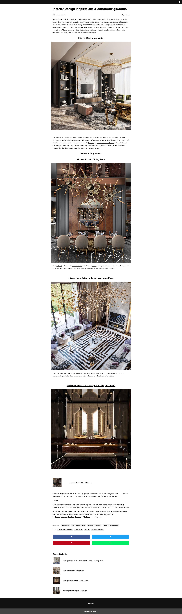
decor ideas (78, 529)
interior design (115, 19)
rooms (95, 22)
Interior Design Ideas (78, 525)
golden (87, 268)
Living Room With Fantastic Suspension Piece (91, 277)
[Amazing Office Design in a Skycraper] (56, 594)
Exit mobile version (91, 611)
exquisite (100, 143)
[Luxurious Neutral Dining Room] (56, 574)
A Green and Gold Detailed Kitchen (79, 483)
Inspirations (65, 525)
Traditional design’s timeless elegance (64, 137)
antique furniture (105, 140)
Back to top (91, 603)
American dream (77, 266)
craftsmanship (100, 373)
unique (70, 145)
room (114, 145)
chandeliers (91, 143)
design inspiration (97, 529)
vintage (55, 148)
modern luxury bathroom (61, 494)
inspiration (62, 22)
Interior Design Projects (111, 525)
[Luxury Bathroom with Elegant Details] (56, 584)
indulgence (104, 496)
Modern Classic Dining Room (91, 159)
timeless (86, 33)
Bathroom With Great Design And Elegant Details (91, 385)
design (107, 30)
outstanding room (75, 373)
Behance (78, 517)
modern (80, 33)
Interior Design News (94, 525)
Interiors (111, 143)
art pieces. (106, 143)
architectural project (65, 529)
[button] (71, 537)
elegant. (94, 33)
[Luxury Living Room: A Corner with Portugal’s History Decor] (56, 564)
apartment (59, 266)
